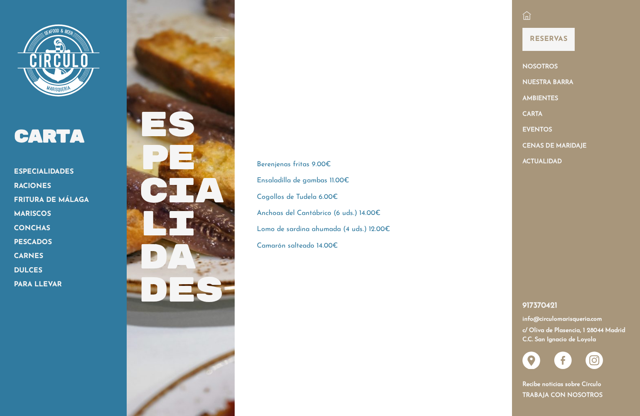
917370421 (539, 306)
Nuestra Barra (547, 82)
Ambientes (540, 98)
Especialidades (44, 171)
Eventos (537, 130)
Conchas (32, 228)
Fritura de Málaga (51, 200)
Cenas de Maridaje (554, 146)
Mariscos (32, 214)
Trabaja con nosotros (562, 395)
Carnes (28, 256)
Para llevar (38, 284)
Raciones (32, 186)
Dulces (28, 270)
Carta (532, 114)
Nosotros (540, 67)
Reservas (548, 39)
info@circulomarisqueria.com (562, 319)
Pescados (33, 242)
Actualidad (542, 161)
